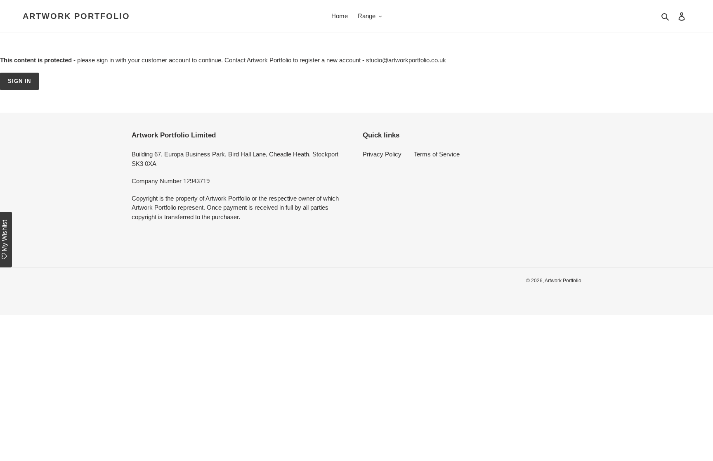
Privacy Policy (382, 154)
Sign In (19, 81)
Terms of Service (437, 154)
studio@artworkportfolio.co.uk (406, 60)
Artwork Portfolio (76, 16)
